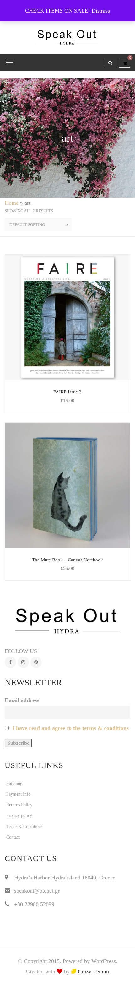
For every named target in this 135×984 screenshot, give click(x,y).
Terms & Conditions (24, 826)
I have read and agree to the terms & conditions (70, 728)
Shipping (14, 783)
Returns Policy (19, 805)
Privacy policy (19, 815)
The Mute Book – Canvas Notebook (67, 559)
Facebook (10, 662)
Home (12, 203)
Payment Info (18, 794)
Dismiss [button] (101, 11)
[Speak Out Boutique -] (67, 34)
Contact (13, 837)
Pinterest (36, 662)
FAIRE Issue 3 (67, 391)
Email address (22, 700)
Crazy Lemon (92, 971)
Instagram (23, 662)
